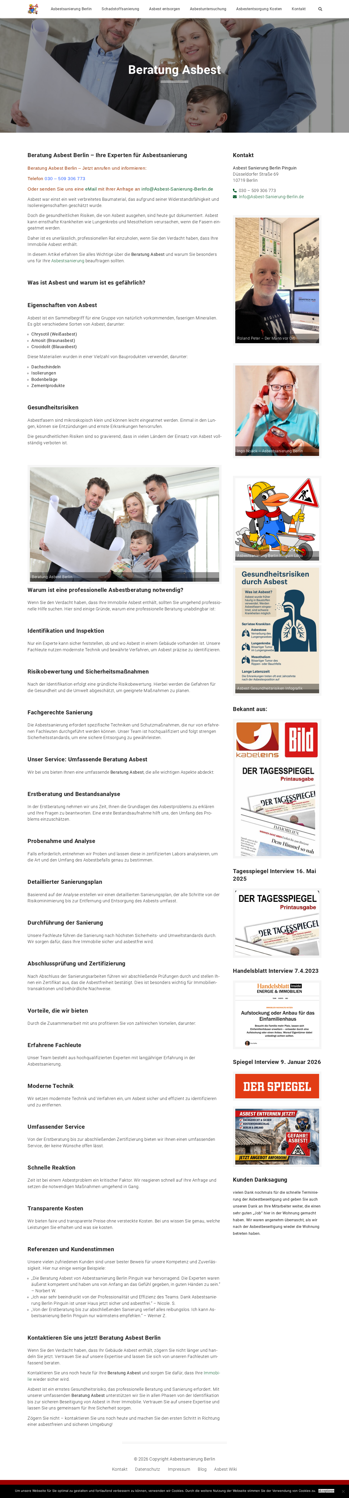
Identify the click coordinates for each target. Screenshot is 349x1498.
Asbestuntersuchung (208, 9)
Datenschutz (147, 1469)
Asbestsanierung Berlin (71, 9)
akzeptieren (326, 1491)
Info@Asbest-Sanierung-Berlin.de (271, 196)
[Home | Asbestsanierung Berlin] (33, 9)
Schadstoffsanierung (120, 9)
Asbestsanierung (68, 260)
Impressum (179, 1469)
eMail (91, 189)
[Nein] (343, 1491)
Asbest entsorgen (164, 9)
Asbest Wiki (225, 1469)
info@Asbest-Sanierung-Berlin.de (177, 189)
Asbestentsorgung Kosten (259, 9)
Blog (202, 1469)
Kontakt (299, 9)
